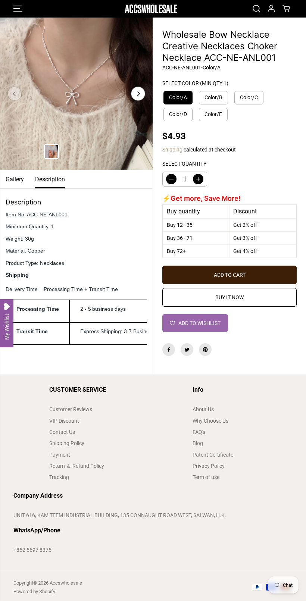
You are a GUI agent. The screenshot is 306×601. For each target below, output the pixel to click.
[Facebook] (168, 349)
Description (50, 179)
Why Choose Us (210, 421)
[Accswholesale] (151, 8)
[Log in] (271, 8)
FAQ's (199, 432)
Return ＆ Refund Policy (76, 466)
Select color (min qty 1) (195, 83)
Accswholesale (66, 583)
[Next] (138, 94)
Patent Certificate (213, 455)
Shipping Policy (66, 443)
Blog (198, 443)
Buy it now (229, 297)
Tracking (59, 477)
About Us (203, 409)
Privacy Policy (209, 466)
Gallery (15, 179)
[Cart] (286, 8)
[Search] (256, 8)
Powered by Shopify (34, 591)
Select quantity (184, 164)
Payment (59, 455)
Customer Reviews (70, 409)
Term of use (206, 477)
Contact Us (62, 432)
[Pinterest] (205, 349)
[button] (17, 9)
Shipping (172, 150)
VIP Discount (64, 421)
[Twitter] (187, 349)
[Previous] (14, 94)
